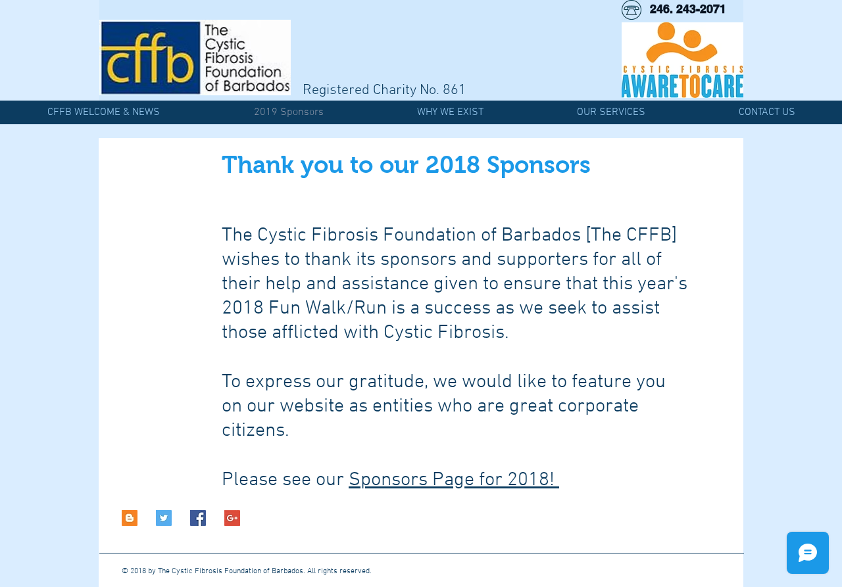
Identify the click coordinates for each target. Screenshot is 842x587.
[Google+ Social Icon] (232, 518)
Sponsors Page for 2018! (454, 480)
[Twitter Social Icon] (164, 518)
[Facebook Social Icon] (198, 518)
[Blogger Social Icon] (129, 518)
